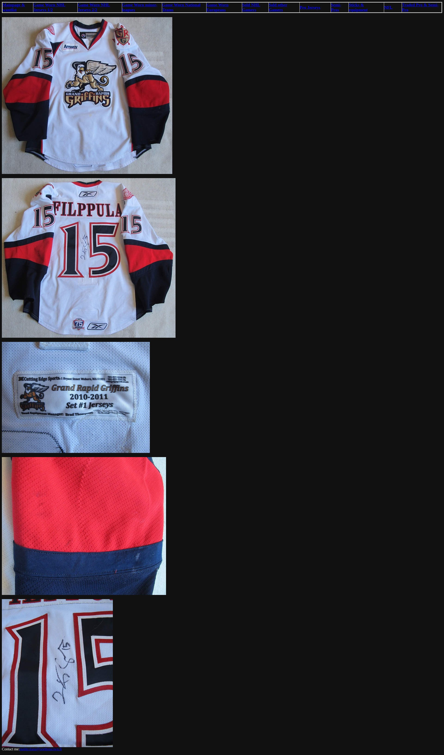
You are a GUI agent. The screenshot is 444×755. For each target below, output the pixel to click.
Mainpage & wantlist (14, 7)
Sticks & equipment (358, 7)
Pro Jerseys (310, 7)
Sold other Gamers (278, 7)
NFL (388, 7)
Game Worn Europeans (217, 7)
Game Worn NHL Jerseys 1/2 (49, 7)
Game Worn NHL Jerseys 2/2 (94, 7)
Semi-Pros (336, 7)
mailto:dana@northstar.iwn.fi (40, 749)
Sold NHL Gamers (251, 7)
